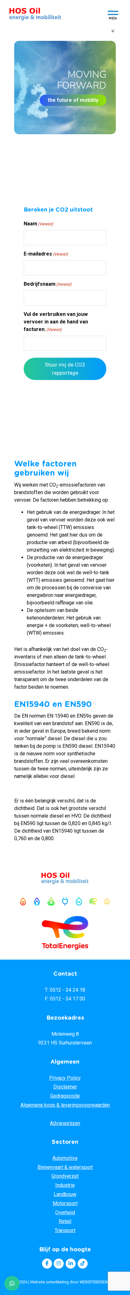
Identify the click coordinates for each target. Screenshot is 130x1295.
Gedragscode (65, 1096)
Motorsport (65, 1203)
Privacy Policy (65, 1078)
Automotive (65, 1158)
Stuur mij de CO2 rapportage (65, 368)
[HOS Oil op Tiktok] (83, 1264)
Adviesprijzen (65, 1123)
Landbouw (65, 1194)
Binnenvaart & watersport (65, 1167)
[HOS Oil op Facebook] (47, 1264)
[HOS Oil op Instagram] (59, 1264)
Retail (65, 1221)
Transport (65, 1230)
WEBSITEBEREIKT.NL (98, 1282)
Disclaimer (65, 1087)
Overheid (65, 1212)
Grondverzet (65, 1176)
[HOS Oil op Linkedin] (71, 1264)
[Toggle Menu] (113, 14)
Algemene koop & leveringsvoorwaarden (65, 1105)
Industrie (65, 1185)
